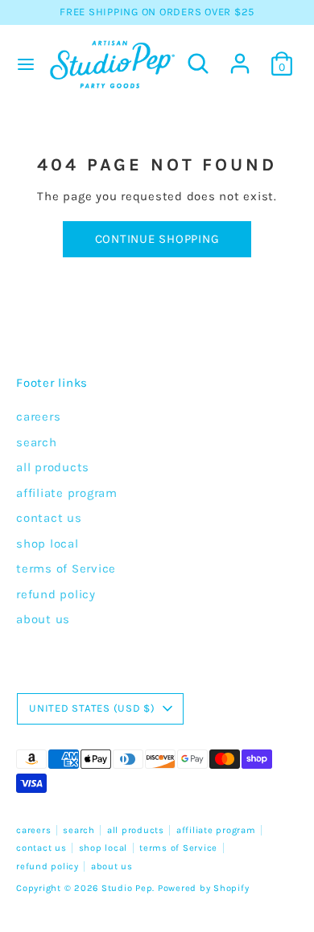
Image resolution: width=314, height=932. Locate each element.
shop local (47, 543)
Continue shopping (157, 239)
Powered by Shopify (204, 888)
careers (38, 416)
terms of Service (66, 568)
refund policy (56, 594)
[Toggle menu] (22, 63)
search (36, 442)
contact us (49, 518)
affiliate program (67, 493)
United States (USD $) (92, 708)
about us (43, 619)
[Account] (240, 56)
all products (52, 467)
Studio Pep (127, 888)
